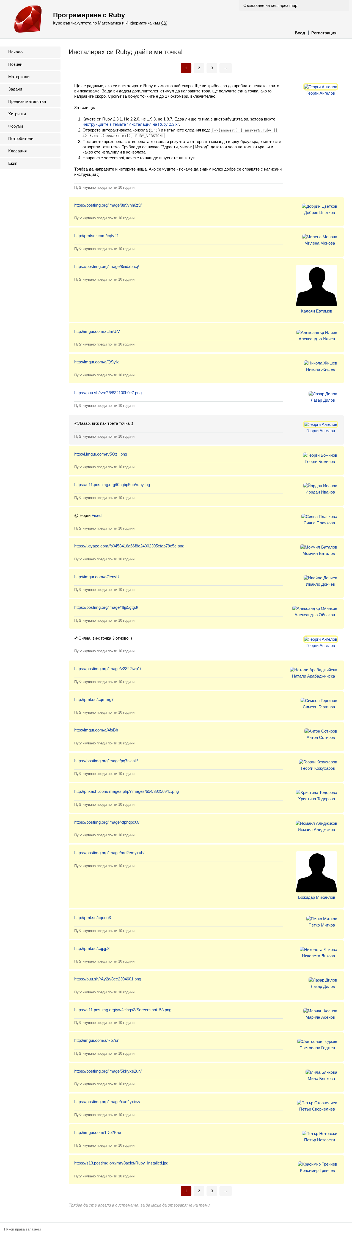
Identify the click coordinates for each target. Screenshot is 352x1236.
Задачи (15, 89)
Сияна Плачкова (319, 522)
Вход (300, 33)
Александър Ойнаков (315, 614)
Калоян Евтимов (316, 311)
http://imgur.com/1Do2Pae (97, 1132)
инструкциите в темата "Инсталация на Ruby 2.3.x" (130, 124)
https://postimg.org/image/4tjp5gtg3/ (106, 607)
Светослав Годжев (317, 1047)
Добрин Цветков (319, 212)
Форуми (15, 126)
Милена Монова (319, 243)
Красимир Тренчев (317, 1170)
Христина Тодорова (316, 798)
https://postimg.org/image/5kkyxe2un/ (108, 1071)
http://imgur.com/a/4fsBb (96, 730)
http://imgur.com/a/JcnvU (96, 576)
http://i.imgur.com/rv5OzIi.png (100, 454)
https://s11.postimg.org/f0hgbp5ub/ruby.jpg (112, 484)
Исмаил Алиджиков (316, 829)
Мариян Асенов (320, 1017)
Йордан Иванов (320, 492)
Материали (18, 76)
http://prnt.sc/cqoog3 (92, 917)
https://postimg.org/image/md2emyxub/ (109, 852)
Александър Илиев (317, 338)
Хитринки (17, 113)
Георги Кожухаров (318, 768)
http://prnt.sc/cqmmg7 (94, 699)
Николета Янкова (318, 955)
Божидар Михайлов (316, 897)
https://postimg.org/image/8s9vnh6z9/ (108, 205)
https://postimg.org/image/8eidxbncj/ (106, 266)
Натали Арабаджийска (313, 676)
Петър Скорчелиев (317, 1109)
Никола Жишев (320, 369)
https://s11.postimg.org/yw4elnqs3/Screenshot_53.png (122, 1009)
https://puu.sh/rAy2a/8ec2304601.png (107, 979)
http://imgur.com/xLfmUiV (97, 331)
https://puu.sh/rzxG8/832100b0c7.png (108, 392)
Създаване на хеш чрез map (270, 5)
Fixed (96, 515)
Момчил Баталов (318, 553)
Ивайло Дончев (320, 584)
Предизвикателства (27, 101)
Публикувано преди (104, 187)
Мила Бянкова (321, 1078)
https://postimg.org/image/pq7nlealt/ (106, 760)
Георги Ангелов (320, 93)
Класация (17, 151)
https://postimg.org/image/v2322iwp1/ (107, 668)
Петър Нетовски (319, 1140)
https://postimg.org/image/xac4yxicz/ (107, 1101)
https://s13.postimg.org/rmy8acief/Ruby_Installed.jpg (121, 1163)
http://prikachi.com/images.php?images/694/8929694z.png (126, 791)
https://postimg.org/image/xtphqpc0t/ (106, 822)
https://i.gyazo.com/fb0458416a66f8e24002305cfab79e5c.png (129, 546)
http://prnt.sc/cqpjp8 (91, 948)
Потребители (20, 138)
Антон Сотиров (321, 737)
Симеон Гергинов (319, 707)
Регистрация (324, 33)
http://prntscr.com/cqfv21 (96, 235)
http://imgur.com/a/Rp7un (96, 1040)
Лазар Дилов (323, 400)
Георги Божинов (320, 461)
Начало (15, 52)
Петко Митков (322, 925)
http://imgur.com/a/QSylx (96, 362)
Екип (12, 163)
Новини (15, 64)
